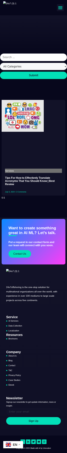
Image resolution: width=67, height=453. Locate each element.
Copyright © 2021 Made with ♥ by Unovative (33, 448)
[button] (60, 7)
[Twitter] (33, 441)
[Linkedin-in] (28, 441)
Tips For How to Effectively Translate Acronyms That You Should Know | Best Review (30, 180)
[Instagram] (44, 441)
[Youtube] (39, 441)
